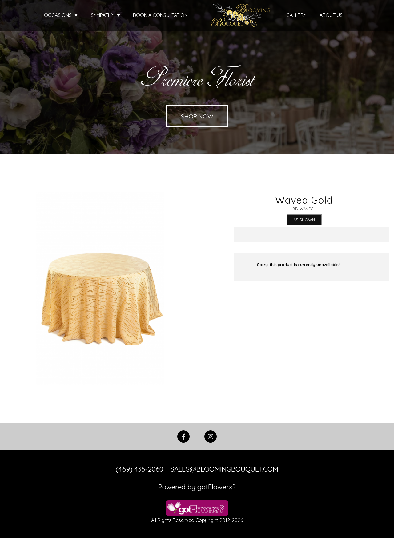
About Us (331, 15)
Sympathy (103, 15)
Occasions (58, 15)
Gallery (296, 15)
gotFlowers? (216, 487)
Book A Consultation (160, 15)
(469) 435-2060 (139, 469)
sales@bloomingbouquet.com (224, 469)
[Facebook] (183, 436)
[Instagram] (210, 436)
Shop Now (197, 116)
